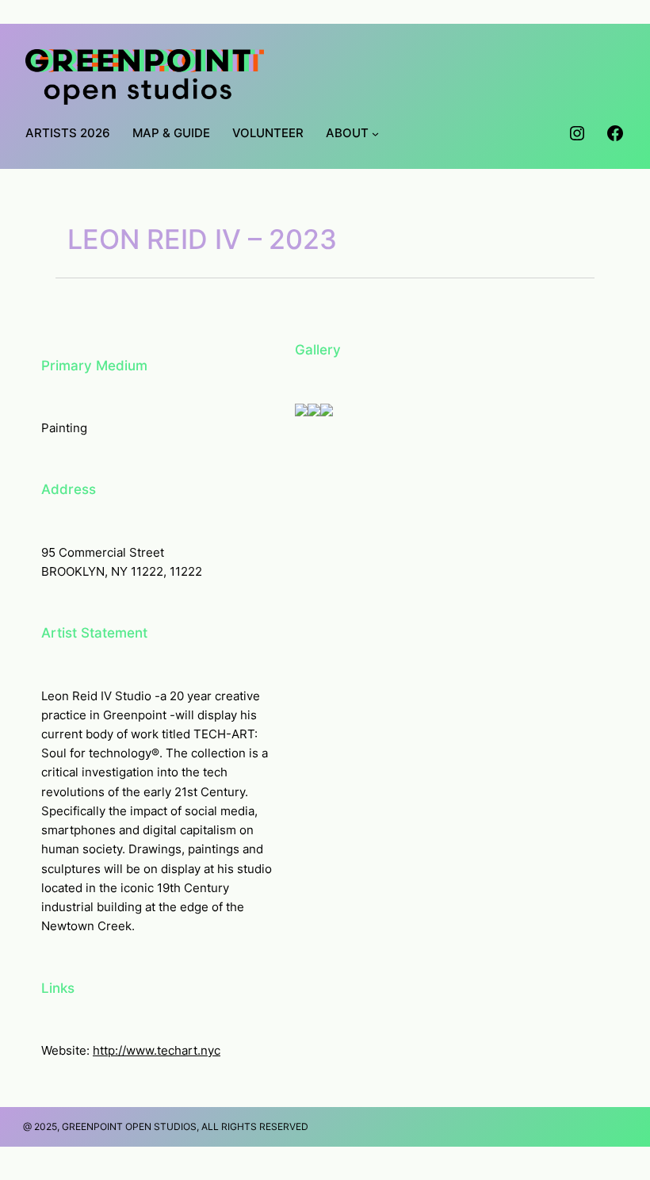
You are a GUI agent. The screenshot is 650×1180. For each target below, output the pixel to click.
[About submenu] (375, 133)
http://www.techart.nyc (156, 1050)
